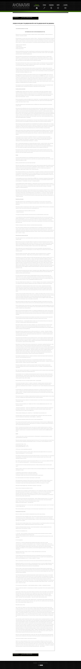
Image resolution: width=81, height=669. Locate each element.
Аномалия (35, 662)
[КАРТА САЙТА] (58, 6)
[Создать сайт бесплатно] (40, 665)
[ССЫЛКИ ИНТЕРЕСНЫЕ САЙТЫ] (65, 6)
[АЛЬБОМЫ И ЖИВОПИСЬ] (51, 6)
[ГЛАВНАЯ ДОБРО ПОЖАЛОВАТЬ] (37, 6)
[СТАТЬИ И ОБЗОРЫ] (44, 6)
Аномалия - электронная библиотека (21, 6)
